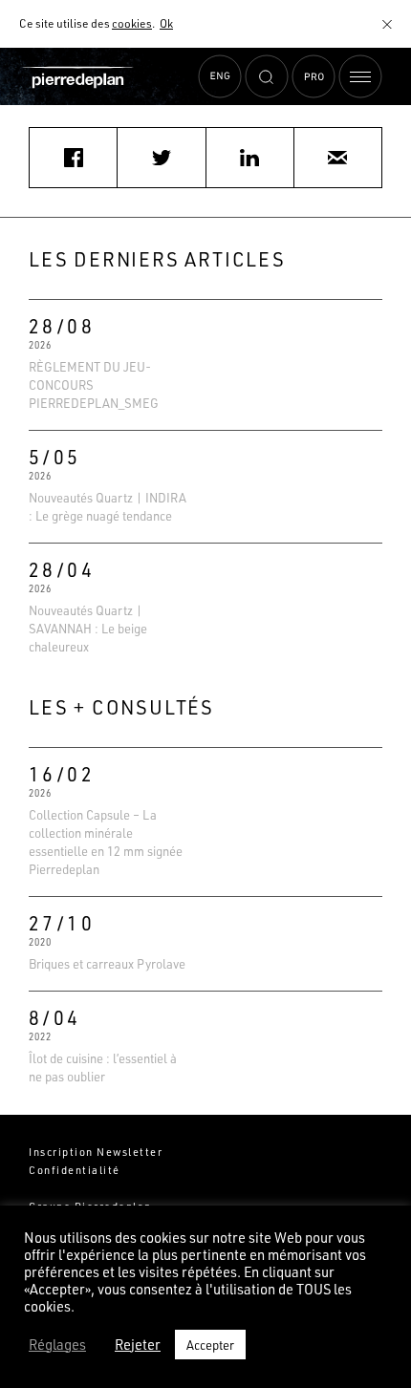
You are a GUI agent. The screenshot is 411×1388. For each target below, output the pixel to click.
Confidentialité (74, 1170)
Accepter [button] (210, 1344)
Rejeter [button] (138, 1345)
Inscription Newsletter (95, 1151)
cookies (132, 23)
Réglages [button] (57, 1345)
